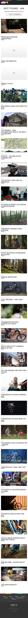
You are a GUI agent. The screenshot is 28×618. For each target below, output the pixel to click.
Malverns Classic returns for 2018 (14, 99)
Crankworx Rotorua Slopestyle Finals (14, 315)
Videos (10, 596)
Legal (10, 608)
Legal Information (14, 53)
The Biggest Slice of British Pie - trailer (14, 436)
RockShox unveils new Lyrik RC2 (14, 507)
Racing (16, 596)
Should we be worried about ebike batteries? (14, 531)
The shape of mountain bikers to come (14, 483)
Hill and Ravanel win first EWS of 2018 (14, 363)
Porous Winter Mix (14, 269)
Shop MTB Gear (20, 597)
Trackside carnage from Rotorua (14, 222)
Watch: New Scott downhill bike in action (14, 339)
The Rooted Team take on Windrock (14, 173)
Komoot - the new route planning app (14, 149)
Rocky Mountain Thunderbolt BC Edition (14, 246)
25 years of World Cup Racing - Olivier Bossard (14, 197)
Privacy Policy (14, 76)
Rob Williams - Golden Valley (14, 554)
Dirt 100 (6, 597)
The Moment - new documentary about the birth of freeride (14, 124)
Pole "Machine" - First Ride (14, 291)
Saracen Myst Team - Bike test (14, 459)
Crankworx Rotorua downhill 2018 (14, 388)
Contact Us (14, 599)
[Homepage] (14, 605)
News (4, 596)
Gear (12, 597)
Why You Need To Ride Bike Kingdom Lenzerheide (14, 30)
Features (23, 596)
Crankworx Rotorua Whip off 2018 (14, 412)
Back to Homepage (15, 14)
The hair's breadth (14, 577)
